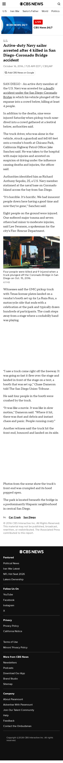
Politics (55, 11)
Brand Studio (10, 678)
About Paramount (13, 699)
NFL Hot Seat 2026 (14, 574)
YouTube (8, 594)
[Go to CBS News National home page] (31, 4)
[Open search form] (59, 3)
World (45, 11)
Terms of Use (10, 642)
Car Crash (15, 517)
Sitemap (7, 684)
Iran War (14, 11)
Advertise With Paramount (18, 704)
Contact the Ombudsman (17, 726)
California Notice (12, 631)
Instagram (8, 605)
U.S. (5, 11)
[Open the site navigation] (11, 3)
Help (6, 715)
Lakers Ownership (13, 579)
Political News (11, 563)
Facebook (8, 600)
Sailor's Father (30, 11)
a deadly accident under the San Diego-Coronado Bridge (30, 93)
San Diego (29, 517)
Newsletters (10, 662)
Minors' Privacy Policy (15, 647)
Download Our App (14, 673)
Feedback (8, 720)
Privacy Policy (11, 626)
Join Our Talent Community (18, 710)
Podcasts (8, 668)
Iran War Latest (11, 568)
